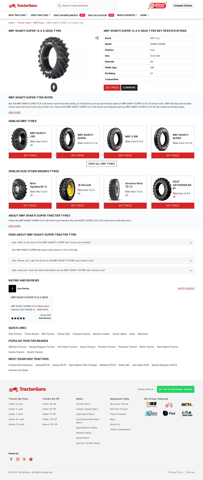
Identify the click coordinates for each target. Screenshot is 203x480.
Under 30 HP (49, 404)
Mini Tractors (48, 334)
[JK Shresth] (67, 189)
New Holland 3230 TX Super (83, 365)
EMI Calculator (97, 15)
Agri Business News (87, 427)
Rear (152, 50)
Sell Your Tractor (119, 409)
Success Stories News (88, 443)
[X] (24, 459)
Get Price (112, 87)
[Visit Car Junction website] (187, 413)
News (132, 334)
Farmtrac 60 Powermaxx (21, 365)
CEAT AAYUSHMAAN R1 (182, 185)
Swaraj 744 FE (59, 365)
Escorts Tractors (35, 352)
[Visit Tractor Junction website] (169, 404)
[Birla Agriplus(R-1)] (19, 189)
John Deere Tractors (67, 346)
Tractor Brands (32, 334)
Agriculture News (85, 414)
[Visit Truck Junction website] (151, 413)
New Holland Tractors (167, 346)
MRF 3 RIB (131, 136)
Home (11, 22)
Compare (129, 87)
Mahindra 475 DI (108, 365)
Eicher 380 (124, 365)
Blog (112, 419)
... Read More (41, 309)
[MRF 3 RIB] (114, 139)
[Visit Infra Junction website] (187, 404)
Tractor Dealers (118, 414)
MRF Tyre (155, 38)
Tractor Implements (65, 15)
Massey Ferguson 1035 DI (164, 365)
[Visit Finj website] (169, 413)
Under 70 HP (49, 414)
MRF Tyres (38, 22)
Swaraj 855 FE (43, 365)
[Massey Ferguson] (157, 5)
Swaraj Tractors (87, 346)
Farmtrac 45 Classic (18, 370)
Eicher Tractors (147, 346)
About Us (115, 424)
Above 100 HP (50, 424)
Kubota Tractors (16, 352)
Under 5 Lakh (16, 409)
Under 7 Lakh (16, 414)
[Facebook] (11, 459)
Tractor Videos (119, 334)
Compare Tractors (183, 5)
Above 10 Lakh (17, 424)
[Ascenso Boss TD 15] (114, 189)
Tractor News (83, 404)
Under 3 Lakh (16, 404)
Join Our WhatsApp (177, 389)
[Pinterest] (31, 459)
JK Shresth (84, 184)
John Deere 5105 (140, 365)
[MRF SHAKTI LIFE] (19, 139)
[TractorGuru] (28, 389)
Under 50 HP (49, 409)
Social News (82, 438)
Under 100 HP (50, 419)
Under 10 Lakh (16, 419)
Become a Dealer (101, 334)
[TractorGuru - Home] (23, 5)
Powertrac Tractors (127, 346)
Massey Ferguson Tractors (42, 346)
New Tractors (15, 334)
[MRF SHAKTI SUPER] (67, 139)
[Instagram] (18, 459)
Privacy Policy (175, 472)
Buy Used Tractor (119, 404)
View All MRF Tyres (101, 163)
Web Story (143, 334)
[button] (101, 242)
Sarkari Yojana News (87, 409)
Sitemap (190, 472)
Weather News (84, 432)
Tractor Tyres (23, 22)
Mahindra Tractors (17, 346)
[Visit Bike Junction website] (151, 404)
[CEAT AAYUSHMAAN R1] (162, 189)
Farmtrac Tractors (106, 346)
